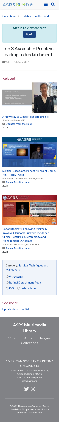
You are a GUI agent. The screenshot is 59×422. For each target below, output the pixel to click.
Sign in (30, 34)
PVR (11, 288)
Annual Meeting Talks (18, 181)
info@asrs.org (29, 380)
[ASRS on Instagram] (33, 389)
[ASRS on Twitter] (26, 389)
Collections (9, 16)
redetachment (29, 288)
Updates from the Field (35, 16)
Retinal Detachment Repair (26, 282)
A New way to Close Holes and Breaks (25, 116)
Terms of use (35, 412)
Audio (28, 338)
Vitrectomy (16, 276)
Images (45, 338)
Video (12, 338)
